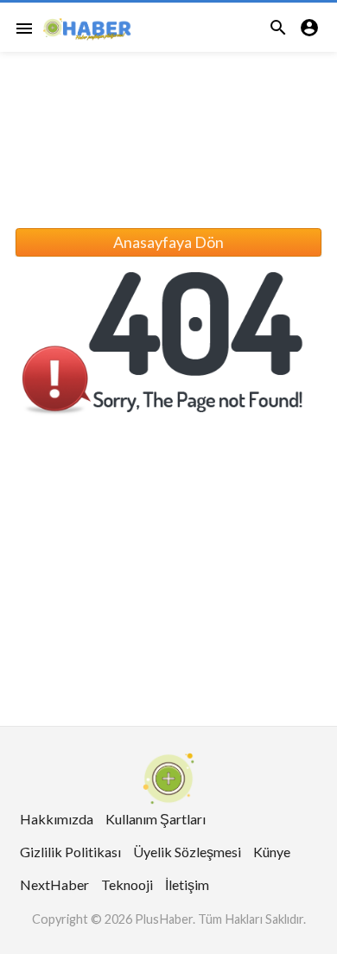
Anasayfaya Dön (168, 241)
